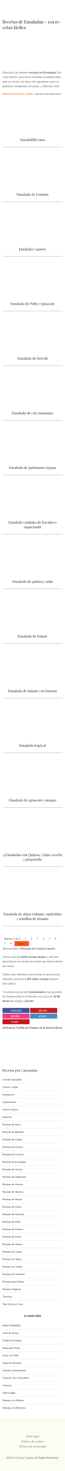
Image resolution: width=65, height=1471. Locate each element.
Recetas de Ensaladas (14, 1162)
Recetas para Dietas (13, 1281)
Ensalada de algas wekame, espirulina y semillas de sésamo (33, 916)
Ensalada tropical (32, 745)
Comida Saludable (12, 1079)
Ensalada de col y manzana (32, 413)
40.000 (42, 1016)
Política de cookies (32, 1441)
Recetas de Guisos (12, 1169)
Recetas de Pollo (11, 1221)
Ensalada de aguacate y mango (32, 800)
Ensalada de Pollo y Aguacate (32, 303)
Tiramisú (7, 1385)
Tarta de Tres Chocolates (15, 1378)
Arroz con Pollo (10, 1355)
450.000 (42, 1010)
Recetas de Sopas (12, 1251)
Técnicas (7, 1296)
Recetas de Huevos (12, 1184)
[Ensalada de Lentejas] (32, 186)
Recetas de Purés (11, 1236)
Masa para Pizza (11, 1348)
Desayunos (8, 1094)
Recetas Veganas (11, 1289)
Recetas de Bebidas (13, 1132)
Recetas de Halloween (14, 1177)
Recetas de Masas (12, 1199)
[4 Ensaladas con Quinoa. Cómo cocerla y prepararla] (32, 846)
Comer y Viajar (10, 1087)
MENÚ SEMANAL (11, 1325)
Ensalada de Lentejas (32, 194)
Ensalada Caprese (32, 249)
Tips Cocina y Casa (12, 1304)
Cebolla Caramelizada (14, 1370)
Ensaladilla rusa (32, 139)
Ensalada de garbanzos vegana (32, 467)
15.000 (14, 1022)
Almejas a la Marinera (14, 1407)
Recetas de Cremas (13, 1154)
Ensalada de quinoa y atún (32, 581)
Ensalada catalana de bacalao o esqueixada (32, 524)
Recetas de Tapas (12, 1259)
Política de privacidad (32, 1446)
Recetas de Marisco (13, 1192)
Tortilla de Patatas (11, 1340)
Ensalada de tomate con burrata (32, 691)
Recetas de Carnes (12, 1147)
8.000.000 (16, 1010)
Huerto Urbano (10, 1109)
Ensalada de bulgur (32, 636)
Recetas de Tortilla (12, 1266)
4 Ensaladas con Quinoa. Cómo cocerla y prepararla (32, 857)
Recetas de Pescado (13, 1214)
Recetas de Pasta (11, 1206)
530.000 (15, 1016)
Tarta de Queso (10, 1333)
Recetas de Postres (12, 1229)
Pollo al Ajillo (9, 1393)
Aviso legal (32, 1436)
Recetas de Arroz (11, 1124)
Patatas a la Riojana (13, 1400)
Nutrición (7, 1117)
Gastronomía (9, 1102)
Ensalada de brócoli (33, 358)
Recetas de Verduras (13, 1274)
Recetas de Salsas (12, 1244)
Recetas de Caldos (12, 1139)
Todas (21, 944)
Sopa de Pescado (11, 1363)
